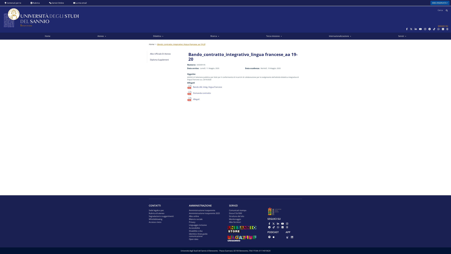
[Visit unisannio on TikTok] (434, 29)
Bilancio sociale (195, 219)
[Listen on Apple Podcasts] (273, 237)
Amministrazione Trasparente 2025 (204, 213)
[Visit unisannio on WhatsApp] (438, 29)
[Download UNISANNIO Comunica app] (292, 237)
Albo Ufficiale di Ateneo (160, 54)
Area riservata (439, 3)
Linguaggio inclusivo (198, 225)
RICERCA (213, 36)
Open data (193, 239)
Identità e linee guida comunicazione (198, 235)
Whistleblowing (155, 219)
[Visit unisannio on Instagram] (425, 29)
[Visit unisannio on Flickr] (443, 29)
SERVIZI (401, 36)
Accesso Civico (155, 222)
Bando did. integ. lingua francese (207, 87)
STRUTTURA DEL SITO (236, 216)
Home (151, 44)
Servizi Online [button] (57, 3)
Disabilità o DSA (195, 231)
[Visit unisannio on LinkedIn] (416, 29)
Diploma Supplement (159, 59)
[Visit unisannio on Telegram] (429, 29)
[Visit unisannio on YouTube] (420, 29)
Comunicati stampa (237, 210)
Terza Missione (273, 36)
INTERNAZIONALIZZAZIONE (339, 36)
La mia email (81, 3)
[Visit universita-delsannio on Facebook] (407, 29)
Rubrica (36, 3)
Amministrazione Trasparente (202, 210)
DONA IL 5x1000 (235, 213)
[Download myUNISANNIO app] (288, 237)
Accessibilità (194, 228)
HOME (47, 36)
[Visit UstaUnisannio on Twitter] (411, 29)
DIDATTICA (157, 36)
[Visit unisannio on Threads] (447, 29)
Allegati (196, 99)
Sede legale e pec (156, 210)
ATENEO (100, 36)
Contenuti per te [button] (13, 3)
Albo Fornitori (235, 222)
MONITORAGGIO (235, 219)
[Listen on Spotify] (269, 237)
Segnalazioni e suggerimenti (161, 216)
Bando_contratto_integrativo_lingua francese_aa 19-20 (181, 44)
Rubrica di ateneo (156, 213)
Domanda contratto (202, 93)
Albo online (194, 216)
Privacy (192, 222)
